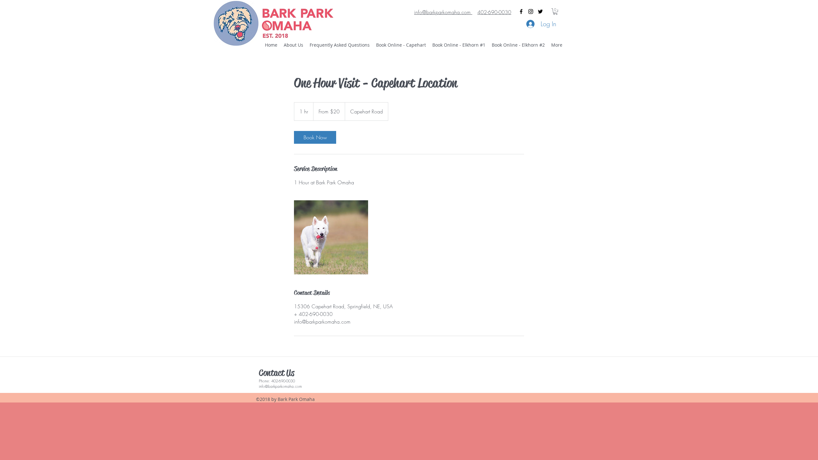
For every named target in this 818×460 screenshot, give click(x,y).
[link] (315, 137)
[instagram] (531, 11)
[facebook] (521, 11)
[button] (555, 11)
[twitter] (540, 11)
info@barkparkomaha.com (280, 386)
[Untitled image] (331, 237)
